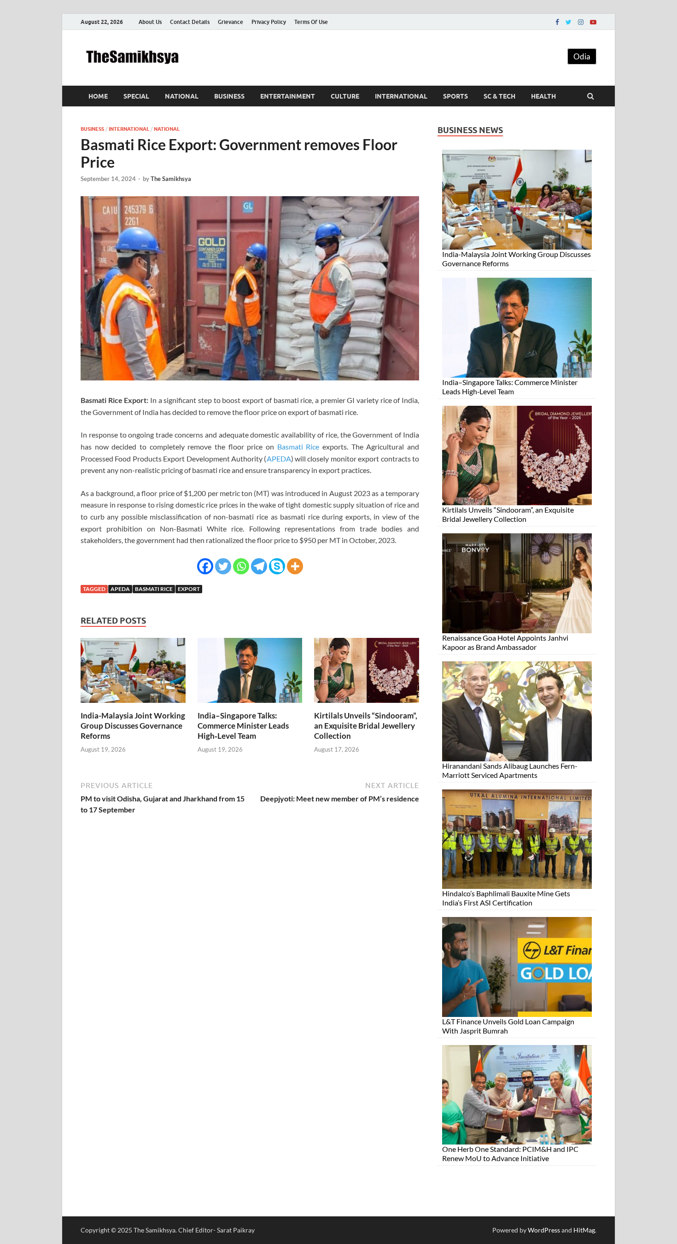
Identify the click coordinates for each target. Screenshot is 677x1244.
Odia (581, 56)
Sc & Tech (499, 96)
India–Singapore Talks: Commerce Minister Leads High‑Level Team (243, 726)
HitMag (584, 1230)
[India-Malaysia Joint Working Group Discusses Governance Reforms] (133, 705)
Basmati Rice (298, 446)
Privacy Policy (268, 21)
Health (543, 96)
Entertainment (287, 96)
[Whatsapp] (241, 566)
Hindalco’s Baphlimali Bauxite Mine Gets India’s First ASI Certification (506, 898)
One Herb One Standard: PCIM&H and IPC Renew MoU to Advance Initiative (510, 1153)
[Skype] (277, 566)
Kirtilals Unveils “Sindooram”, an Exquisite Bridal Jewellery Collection (365, 726)
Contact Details (190, 21)
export (189, 588)
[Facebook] (557, 22)
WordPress (544, 1230)
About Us (150, 21)
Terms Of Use (311, 21)
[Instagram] (581, 22)
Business (229, 96)
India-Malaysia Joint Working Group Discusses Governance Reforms (133, 726)
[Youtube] (593, 22)
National (181, 96)
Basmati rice (154, 588)
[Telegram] (259, 566)
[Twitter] (568, 22)
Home (98, 96)
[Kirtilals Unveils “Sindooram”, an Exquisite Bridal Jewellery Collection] (366, 705)
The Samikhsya (171, 178)
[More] (295, 566)
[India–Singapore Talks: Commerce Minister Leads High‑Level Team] (250, 705)
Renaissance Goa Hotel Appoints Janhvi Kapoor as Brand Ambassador (505, 642)
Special (136, 96)
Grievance (230, 21)
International (401, 96)
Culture (345, 96)
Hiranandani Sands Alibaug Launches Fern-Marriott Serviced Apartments (510, 770)
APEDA (279, 458)
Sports (455, 96)
